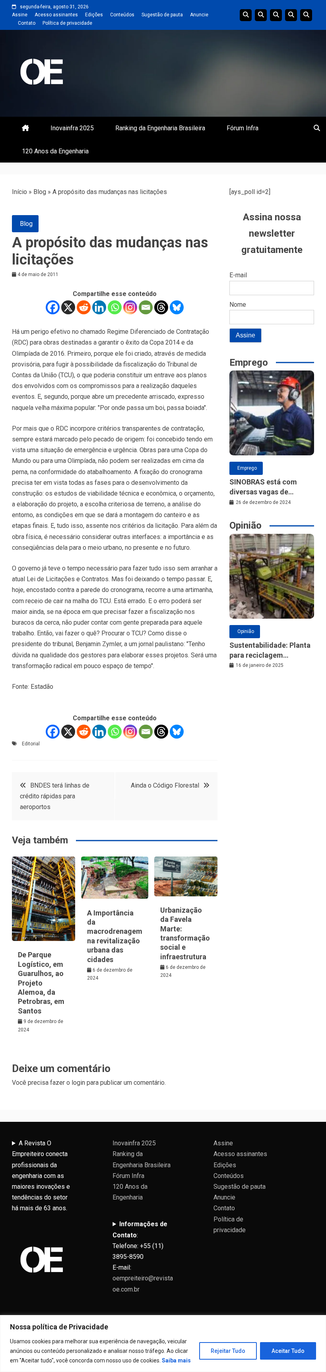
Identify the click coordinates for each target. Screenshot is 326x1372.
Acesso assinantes (56, 15)
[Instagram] (130, 307)
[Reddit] (84, 307)
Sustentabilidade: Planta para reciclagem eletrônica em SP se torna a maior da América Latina (271, 650)
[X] (68, 307)
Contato (26, 23)
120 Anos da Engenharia (55, 151)
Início (19, 192)
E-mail (238, 275)
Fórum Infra (242, 128)
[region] (163, 1343)
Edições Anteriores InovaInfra (291, 15)
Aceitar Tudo (288, 1351)
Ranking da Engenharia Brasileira (160, 128)
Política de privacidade (67, 23)
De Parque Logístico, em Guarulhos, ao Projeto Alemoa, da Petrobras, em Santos (41, 983)
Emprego (247, 468)
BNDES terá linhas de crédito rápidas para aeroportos (54, 796)
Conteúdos (122, 15)
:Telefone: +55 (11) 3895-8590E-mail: (143, 1256)
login (78, 1082)
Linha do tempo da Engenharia (261, 15)
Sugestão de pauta (162, 15)
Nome (237, 304)
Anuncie (199, 15)
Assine (19, 15)
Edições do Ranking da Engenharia (276, 15)
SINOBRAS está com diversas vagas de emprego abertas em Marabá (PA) (263, 487)
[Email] (146, 307)
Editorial (31, 744)
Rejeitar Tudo (228, 1351)
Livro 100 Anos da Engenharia (306, 15)
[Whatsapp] (115, 307)
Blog (39, 192)
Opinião (245, 631)
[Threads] (161, 307)
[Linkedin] (99, 307)
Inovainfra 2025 (72, 128)
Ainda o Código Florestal (165, 785)
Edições (94, 15)
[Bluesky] (177, 307)
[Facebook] (53, 307)
